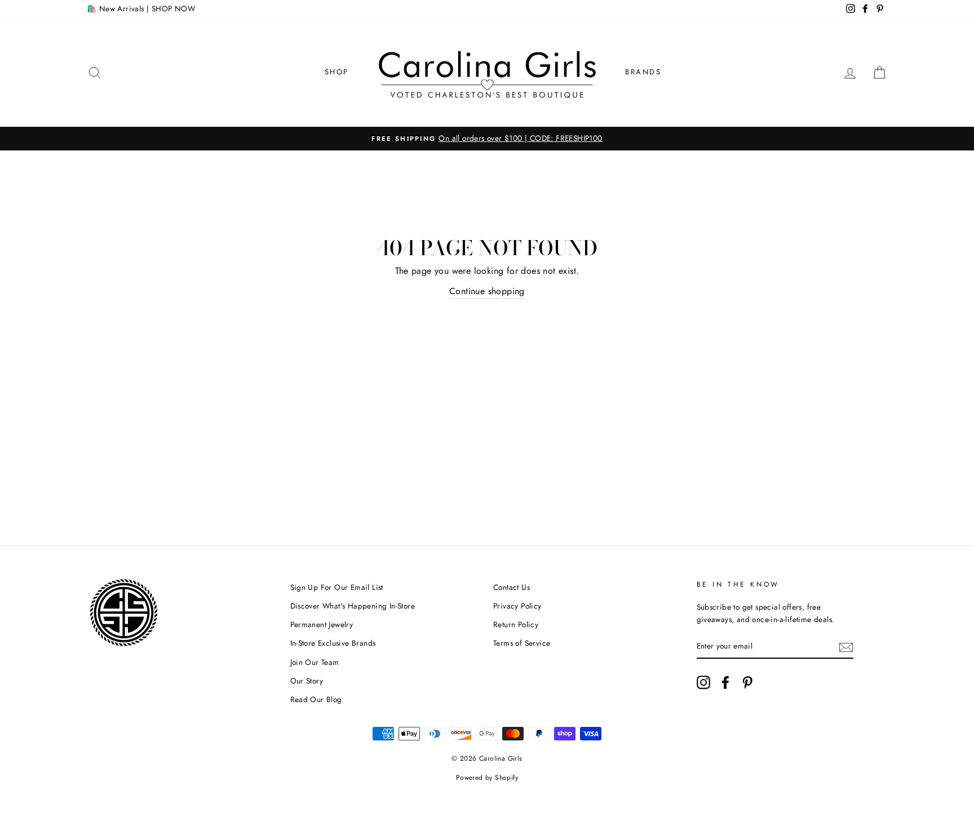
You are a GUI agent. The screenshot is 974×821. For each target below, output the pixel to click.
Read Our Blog (316, 699)
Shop (337, 71)
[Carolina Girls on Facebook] (725, 682)
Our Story (307, 680)
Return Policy (515, 624)
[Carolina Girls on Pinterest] (747, 682)
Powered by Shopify (487, 778)
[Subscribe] (846, 646)
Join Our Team (314, 662)
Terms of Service (521, 643)
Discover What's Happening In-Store (352, 605)
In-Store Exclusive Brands (333, 643)
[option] (487, 138)
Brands (643, 71)
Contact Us (511, 587)
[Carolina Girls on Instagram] (703, 682)
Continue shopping (487, 291)
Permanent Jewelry (321, 624)
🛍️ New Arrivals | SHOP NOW (141, 8)
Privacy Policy (517, 605)
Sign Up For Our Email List (336, 587)
